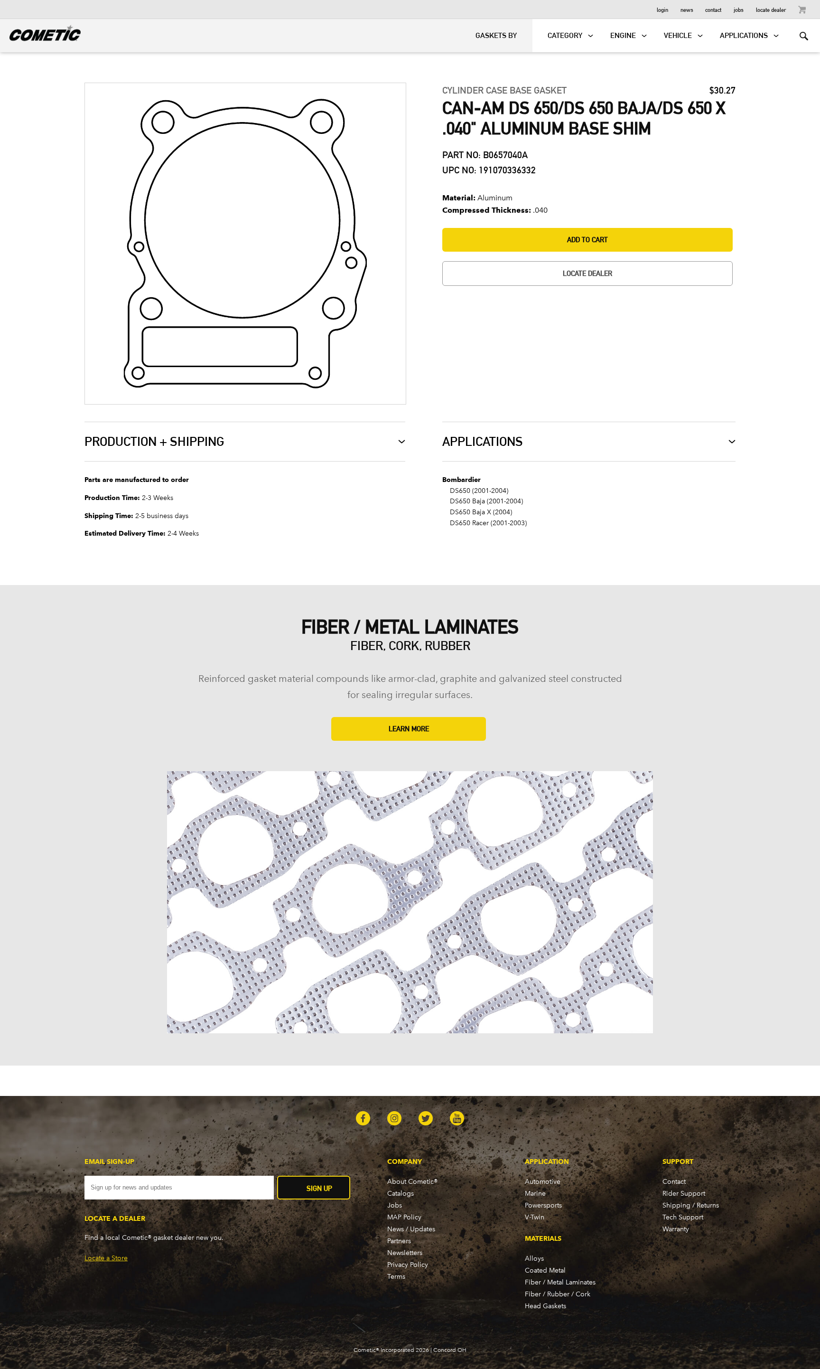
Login (662, 9)
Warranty (675, 1229)
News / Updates (411, 1229)
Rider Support (683, 1194)
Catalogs (400, 1194)
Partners (399, 1241)
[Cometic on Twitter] (426, 1119)
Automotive (542, 1182)
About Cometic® (412, 1182)
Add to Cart (587, 239)
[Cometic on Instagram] (394, 1119)
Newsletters (404, 1253)
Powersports (543, 1205)
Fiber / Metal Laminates (560, 1282)
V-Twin (534, 1217)
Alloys (534, 1259)
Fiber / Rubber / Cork (557, 1294)
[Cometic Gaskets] (40, 31)
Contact (713, 9)
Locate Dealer (771, 9)
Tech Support (682, 1217)
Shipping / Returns (690, 1205)
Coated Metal (545, 1270)
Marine (535, 1194)
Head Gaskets (545, 1306)
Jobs (739, 9)
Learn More (409, 728)
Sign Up (319, 1188)
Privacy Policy (407, 1265)
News (686, 9)
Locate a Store (106, 1258)
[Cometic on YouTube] (457, 1119)
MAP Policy (404, 1217)
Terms (396, 1277)
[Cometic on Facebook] (363, 1119)
